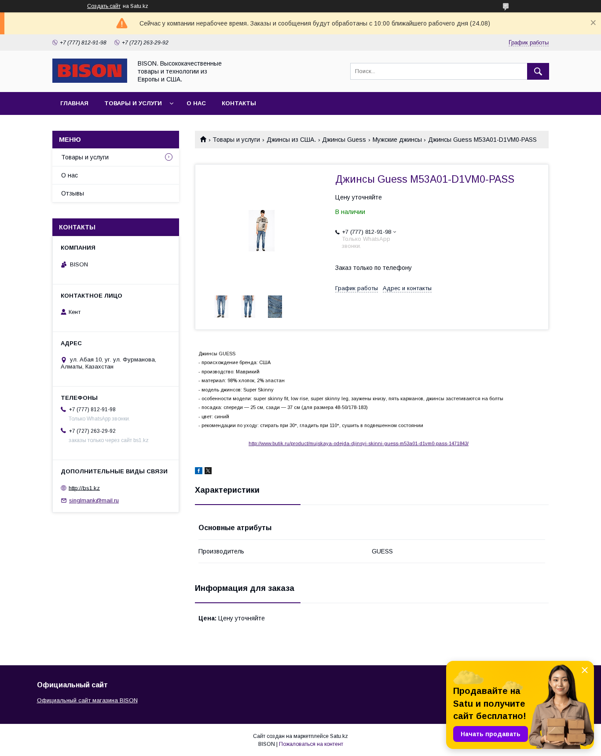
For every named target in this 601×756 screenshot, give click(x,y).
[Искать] (538, 71)
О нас (196, 103)
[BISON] (89, 80)
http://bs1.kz (84, 487)
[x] (208, 472)
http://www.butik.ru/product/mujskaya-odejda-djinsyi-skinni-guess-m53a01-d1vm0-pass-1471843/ (359, 443)
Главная (74, 103)
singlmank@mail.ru (94, 500)
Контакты (239, 103)
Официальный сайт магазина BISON (87, 700)
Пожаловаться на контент (311, 744)
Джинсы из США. (291, 139)
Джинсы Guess (344, 139)
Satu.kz (339, 736)
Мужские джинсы (397, 139)
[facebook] (198, 472)
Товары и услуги (133, 103)
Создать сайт (104, 6)
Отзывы (72, 193)
